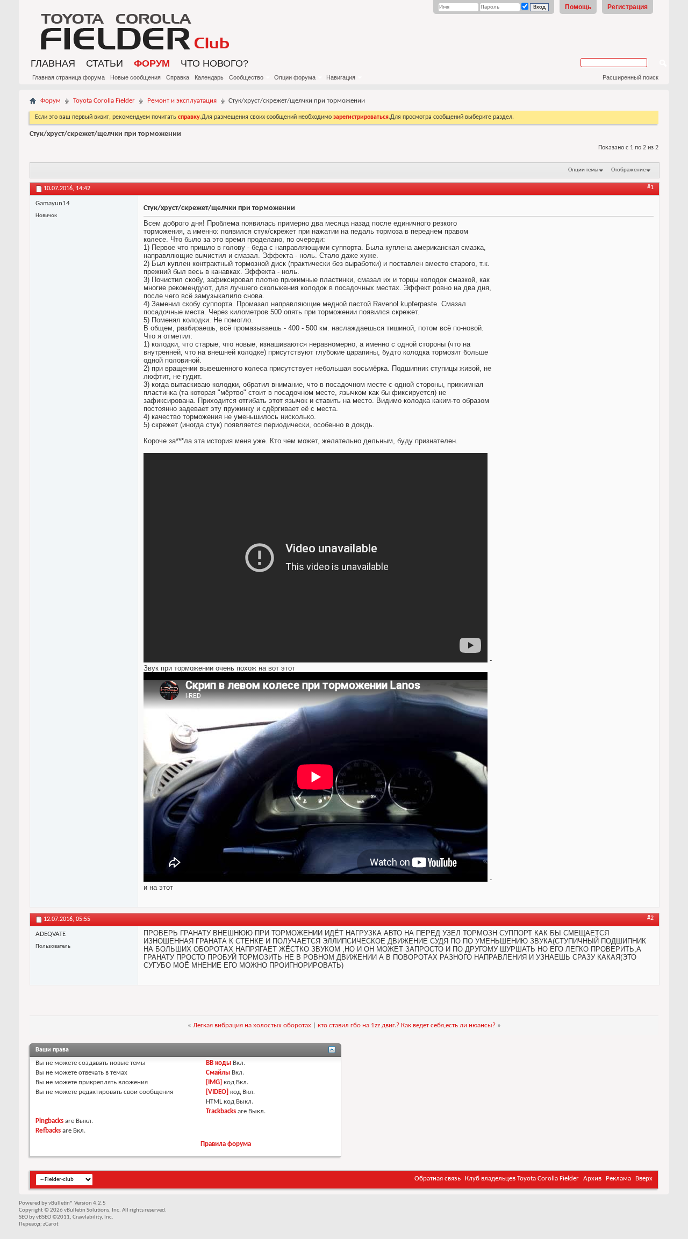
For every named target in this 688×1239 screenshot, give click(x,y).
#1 (650, 187)
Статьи (104, 63)
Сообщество (246, 77)
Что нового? (214, 63)
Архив (592, 1178)
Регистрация (627, 7)
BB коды (218, 1063)
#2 (650, 918)
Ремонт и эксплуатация (182, 100)
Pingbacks (49, 1121)
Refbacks (48, 1130)
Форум (152, 63)
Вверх (644, 1178)
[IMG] (214, 1082)
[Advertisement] (535, 29)
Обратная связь (437, 1178)
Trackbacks (221, 1111)
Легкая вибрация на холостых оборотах (252, 1025)
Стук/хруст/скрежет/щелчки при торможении (105, 134)
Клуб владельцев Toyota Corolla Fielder (522, 1178)
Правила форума (225, 1144)
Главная (53, 63)
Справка (177, 77)
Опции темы (583, 170)
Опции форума (295, 77)
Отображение (628, 170)
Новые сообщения (135, 77)
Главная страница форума (68, 77)
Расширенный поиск (630, 77)
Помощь (578, 7)
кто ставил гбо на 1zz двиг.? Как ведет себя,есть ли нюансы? (407, 1025)
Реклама (618, 1178)
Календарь (209, 77)
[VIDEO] (217, 1092)
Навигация (340, 77)
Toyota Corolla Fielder (104, 100)
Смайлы (218, 1072)
